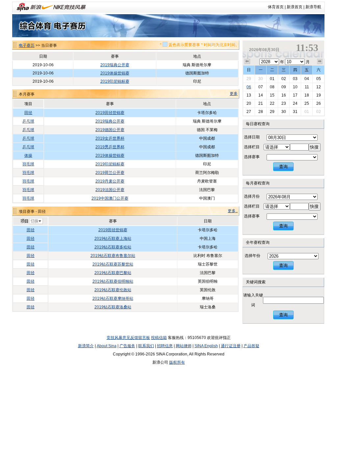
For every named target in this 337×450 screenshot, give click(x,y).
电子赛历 (27, 45)
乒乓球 (28, 121)
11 (307, 87)
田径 (28, 112)
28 (260, 111)
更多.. (233, 211)
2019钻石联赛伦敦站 (112, 290)
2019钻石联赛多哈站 (112, 247)
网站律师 (184, 346)
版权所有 (177, 362)
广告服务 (127, 346)
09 (283, 87)
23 (283, 103)
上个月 (247, 62)
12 (318, 87)
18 (306, 95)
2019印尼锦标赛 (114, 81)
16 (283, 95)
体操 (28, 155)
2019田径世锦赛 (109, 112)
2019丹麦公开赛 (109, 181)
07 (260, 87)
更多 (234, 93)
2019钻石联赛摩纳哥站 (112, 298)
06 (248, 87)
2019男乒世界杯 (109, 147)
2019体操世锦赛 (114, 73)
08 (272, 87)
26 (318, 103)
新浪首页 (294, 7)
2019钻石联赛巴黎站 (112, 272)
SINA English (206, 346)
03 (295, 78)
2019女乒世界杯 (109, 138)
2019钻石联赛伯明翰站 (112, 281)
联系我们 (146, 346)
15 (272, 95)
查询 (283, 166)
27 (248, 111)
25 (306, 103)
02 (283, 78)
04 (306, 78)
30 (260, 78)
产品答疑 (251, 346)
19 (318, 95)
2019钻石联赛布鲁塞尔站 (113, 255)
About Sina (107, 346)
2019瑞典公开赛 (114, 65)
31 (295, 111)
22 (272, 103)
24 (295, 103)
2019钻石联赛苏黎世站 (112, 264)
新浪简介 (86, 346)
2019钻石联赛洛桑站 (112, 307)
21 (260, 103)
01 (272, 78)
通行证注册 (231, 346)
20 (248, 103)
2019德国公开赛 (109, 129)
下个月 (320, 62)
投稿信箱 (159, 337)
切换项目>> (31, 221)
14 (260, 95)
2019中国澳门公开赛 (109, 198)
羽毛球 (28, 164)
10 (295, 87)
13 (248, 95)
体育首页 (276, 7)
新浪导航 (313, 7)
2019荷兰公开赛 (109, 172)
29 (248, 78)
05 (318, 78)
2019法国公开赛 (109, 189)
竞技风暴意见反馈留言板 (128, 337)
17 (295, 95)
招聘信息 (165, 346)
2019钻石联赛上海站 (112, 238)
